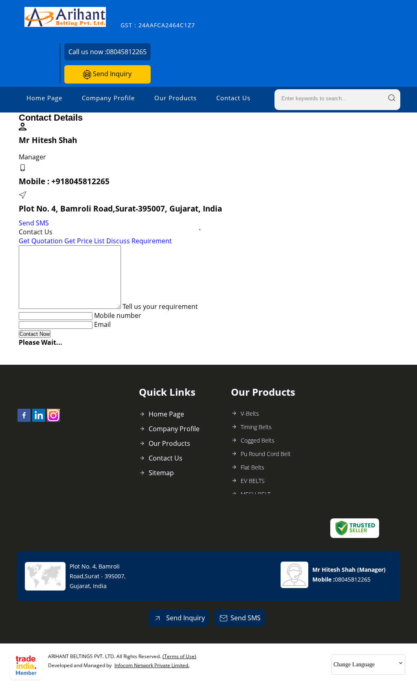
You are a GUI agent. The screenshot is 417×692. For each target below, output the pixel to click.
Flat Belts (252, 467)
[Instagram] (53, 419)
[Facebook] (24, 419)
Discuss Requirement (139, 240)
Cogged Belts (257, 440)
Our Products (175, 98)
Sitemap (161, 472)
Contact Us (233, 98)
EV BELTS (253, 481)
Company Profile (108, 98)
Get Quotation (41, 240)
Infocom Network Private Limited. (151, 665)
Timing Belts (256, 427)
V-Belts (250, 413)
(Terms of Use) (179, 656)
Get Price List (84, 240)
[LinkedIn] (38, 419)
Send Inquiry (111, 73)
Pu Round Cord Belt (266, 454)
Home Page (44, 98)
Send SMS (34, 222)
